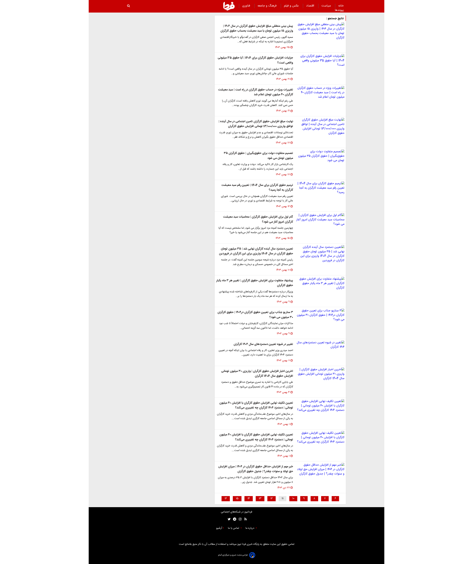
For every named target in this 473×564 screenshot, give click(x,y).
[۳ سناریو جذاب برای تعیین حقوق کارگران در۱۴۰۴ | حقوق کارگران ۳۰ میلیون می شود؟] (320, 315)
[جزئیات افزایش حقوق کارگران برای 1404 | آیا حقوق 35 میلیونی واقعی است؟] (320, 60)
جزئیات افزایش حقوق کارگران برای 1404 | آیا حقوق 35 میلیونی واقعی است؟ (255, 60)
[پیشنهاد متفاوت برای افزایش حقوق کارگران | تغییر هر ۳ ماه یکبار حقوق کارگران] (320, 283)
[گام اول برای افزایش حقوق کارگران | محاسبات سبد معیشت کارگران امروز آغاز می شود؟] (320, 219)
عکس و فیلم (292, 5)
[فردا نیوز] (228, 6)
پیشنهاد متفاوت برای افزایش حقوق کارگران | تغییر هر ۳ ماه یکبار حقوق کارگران (254, 283)
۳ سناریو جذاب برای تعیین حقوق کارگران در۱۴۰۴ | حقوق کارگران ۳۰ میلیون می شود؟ (255, 315)
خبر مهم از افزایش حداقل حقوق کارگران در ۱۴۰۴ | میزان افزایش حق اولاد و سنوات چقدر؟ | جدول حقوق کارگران (255, 469)
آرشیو (219, 528)
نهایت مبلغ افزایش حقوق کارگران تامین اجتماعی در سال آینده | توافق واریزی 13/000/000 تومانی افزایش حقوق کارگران (256, 124)
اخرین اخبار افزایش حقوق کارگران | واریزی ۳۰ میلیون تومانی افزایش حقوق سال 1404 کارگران (257, 374)
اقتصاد (310, 5)
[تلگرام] (233, 519)
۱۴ (248, 498)
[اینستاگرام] (239, 519)
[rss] (244, 519)
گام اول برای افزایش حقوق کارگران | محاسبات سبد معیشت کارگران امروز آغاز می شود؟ (258, 219)
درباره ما (250, 528)
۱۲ (271, 498)
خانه (341, 5)
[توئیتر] (228, 519)
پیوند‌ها (339, 10)
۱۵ (237, 498)
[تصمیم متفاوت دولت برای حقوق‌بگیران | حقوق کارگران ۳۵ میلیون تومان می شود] (320, 156)
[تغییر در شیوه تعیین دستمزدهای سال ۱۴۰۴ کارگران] (320, 345)
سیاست (326, 5)
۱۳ (260, 498)
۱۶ (225, 498)
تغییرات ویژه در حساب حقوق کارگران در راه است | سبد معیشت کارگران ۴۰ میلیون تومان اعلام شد (255, 92)
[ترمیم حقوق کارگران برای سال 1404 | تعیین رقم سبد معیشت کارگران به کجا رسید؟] (320, 188)
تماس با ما (234, 528)
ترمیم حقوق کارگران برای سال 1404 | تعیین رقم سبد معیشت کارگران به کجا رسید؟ (257, 187)
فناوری (246, 5)
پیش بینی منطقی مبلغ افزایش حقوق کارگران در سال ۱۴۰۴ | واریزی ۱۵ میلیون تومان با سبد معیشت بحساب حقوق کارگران (256, 28)
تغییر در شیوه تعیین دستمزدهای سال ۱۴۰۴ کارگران (263, 344)
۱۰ (293, 498)
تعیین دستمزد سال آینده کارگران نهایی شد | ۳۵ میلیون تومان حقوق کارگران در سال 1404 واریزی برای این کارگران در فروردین (256, 251)
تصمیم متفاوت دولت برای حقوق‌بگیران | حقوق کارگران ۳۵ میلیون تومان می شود (258, 156)
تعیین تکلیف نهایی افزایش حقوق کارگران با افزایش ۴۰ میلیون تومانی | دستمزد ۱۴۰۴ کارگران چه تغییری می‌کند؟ (256, 405)
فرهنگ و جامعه (268, 5)
